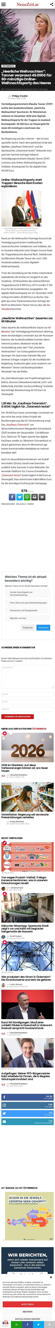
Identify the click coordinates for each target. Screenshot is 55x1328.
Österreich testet (11, 475)
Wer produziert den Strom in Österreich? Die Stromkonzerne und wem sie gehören (26, 978)
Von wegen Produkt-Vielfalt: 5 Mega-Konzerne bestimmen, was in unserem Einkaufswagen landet (24, 880)
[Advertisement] (27, 538)
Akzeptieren (27, 1304)
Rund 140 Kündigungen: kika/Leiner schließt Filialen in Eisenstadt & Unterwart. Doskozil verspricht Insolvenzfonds (27, 1025)
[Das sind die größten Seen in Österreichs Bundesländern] (29, 1240)
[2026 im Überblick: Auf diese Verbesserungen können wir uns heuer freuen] (27, 747)
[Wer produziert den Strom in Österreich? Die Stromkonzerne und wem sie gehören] (27, 956)
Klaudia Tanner (26, 504)
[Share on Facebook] (12, 497)
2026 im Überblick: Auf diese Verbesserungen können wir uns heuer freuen (24, 768)
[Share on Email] (42, 497)
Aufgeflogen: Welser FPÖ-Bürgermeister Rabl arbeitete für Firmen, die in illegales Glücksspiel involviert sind (25, 1076)
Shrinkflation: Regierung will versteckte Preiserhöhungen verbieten (25, 816)
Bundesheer (9, 504)
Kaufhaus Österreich (17, 424)
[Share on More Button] (49, 1324)
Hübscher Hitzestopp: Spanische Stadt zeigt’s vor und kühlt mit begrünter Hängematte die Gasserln (25, 928)
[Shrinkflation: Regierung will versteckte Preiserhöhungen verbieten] (27, 797)
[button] (51, 1277)
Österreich (39, 728)
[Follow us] (51, 4)
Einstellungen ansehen (27, 1319)
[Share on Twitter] (19, 497)
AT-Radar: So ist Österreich (19, 1188)
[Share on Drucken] (34, 497)
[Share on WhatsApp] (27, 497)
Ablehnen (27, 1311)
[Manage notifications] (6, 1322)
